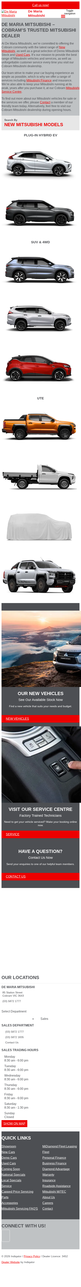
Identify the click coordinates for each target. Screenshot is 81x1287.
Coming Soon (11, 1169)
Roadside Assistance (56, 1186)
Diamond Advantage (56, 1169)
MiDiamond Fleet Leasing (59, 1146)
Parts (5, 1197)
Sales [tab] (44, 1018)
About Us (48, 1197)
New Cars (8, 1152)
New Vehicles (17, 718)
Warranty (48, 1174)
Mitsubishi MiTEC (54, 1191)
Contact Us (16, 876)
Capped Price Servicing (17, 1191)
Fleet (45, 1152)
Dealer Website (11, 1262)
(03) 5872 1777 (11, 1001)
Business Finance (54, 1163)
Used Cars (23, 54)
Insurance (49, 1180)
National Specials (13, 1174)
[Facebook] (6, 1243)
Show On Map (14, 1123)
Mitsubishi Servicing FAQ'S (20, 1208)
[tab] (40, 996)
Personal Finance (54, 1157)
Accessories (10, 1203)
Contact (45, 102)
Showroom (9, 1146)
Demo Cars (9, 1157)
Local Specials (11, 1180)
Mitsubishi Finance (39, 80)
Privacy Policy (32, 1256)
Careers (47, 1203)
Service (12, 834)
